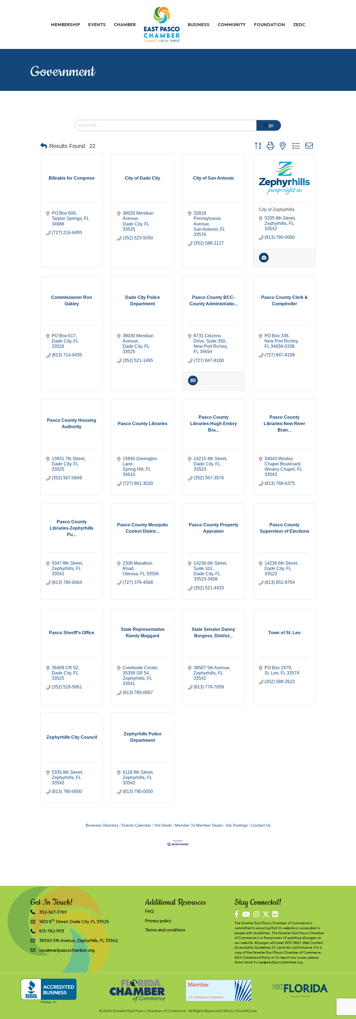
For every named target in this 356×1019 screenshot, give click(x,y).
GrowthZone (246, 1010)
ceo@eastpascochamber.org (280, 962)
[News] (193, 383)
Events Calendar (136, 825)
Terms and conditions (165, 930)
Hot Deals (163, 825)
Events (97, 24)
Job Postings (236, 825)
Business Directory (102, 825)
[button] (43, 146)
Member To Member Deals (198, 825)
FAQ (149, 911)
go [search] (271, 125)
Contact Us (261, 825)
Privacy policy (158, 920)
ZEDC (299, 24)
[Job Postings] (264, 261)
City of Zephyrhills (277, 209)
